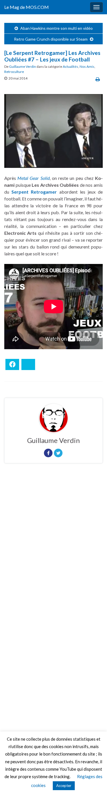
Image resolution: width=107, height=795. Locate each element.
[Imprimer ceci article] (98, 79)
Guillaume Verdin (22, 66)
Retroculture (14, 71)
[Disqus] (53, 546)
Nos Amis (87, 66)
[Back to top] (94, 782)
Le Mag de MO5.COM (26, 7)
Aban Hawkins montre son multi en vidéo (56, 28)
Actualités (70, 66)
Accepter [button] (63, 785)
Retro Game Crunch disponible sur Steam (51, 39)
